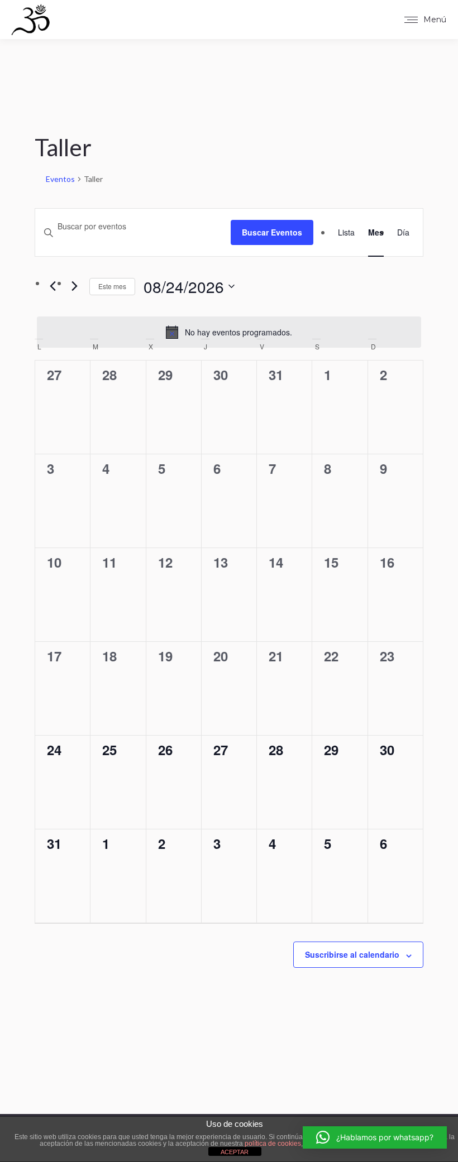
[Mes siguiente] (74, 286)
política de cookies (273, 1143)
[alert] (229, 332)
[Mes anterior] (52, 286)
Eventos (60, 179)
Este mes (112, 286)
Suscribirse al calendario (352, 954)
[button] (375, 1137)
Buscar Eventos (272, 232)
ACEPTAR (235, 1152)
